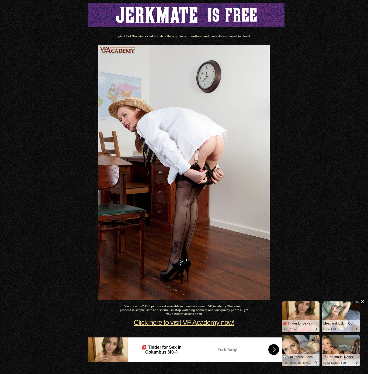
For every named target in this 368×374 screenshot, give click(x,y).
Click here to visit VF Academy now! (184, 322)
